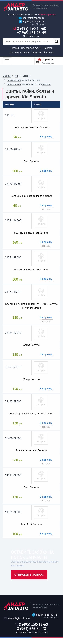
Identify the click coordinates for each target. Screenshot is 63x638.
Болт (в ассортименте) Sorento (31, 127)
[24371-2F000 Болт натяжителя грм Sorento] (41, 257)
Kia (16, 75)
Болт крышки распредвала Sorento (31, 195)
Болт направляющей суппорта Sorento (31, 413)
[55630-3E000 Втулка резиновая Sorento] (41, 438)
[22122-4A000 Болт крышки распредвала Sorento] (41, 184)
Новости (48, 48)
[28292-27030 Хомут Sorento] (41, 367)
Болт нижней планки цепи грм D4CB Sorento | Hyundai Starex (31, 306)
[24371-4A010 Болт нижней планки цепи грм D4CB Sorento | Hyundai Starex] (41, 292)
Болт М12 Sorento (31, 524)
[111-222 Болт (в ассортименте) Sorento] (41, 115)
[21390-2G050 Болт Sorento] (41, 149)
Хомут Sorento (31, 344)
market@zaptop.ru (33, 18)
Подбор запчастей (31, 48)
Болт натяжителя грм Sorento (31, 232)
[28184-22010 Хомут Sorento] (41, 333)
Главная (15, 48)
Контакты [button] (49, 52)
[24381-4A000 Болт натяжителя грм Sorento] (41, 220)
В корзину (46, 136)
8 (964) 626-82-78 (33, 23)
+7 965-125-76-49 (31, 33)
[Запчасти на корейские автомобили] (31, 6)
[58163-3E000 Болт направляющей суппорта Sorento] (41, 401)
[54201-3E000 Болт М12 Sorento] (41, 512)
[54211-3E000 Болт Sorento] (41, 475)
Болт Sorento (31, 161)
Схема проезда (47, 14)
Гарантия (36, 52)
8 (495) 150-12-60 (31, 28)
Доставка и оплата (19, 52)
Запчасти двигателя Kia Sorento (23, 79)
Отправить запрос (29, 574)
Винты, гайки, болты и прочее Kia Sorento (29, 83)
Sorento (27, 75)
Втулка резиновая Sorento (31, 450)
